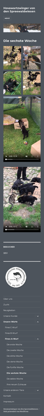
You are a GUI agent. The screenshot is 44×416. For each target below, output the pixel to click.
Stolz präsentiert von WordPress (15, 412)
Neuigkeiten (9, 310)
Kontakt (7, 396)
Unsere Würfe (10, 322)
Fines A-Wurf (11, 339)
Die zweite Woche (15, 350)
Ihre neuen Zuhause (16, 384)
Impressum (8, 402)
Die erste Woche (14, 344)
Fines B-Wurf (11, 333)
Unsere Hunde (10, 316)
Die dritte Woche (15, 356)
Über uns (7, 299)
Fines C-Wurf (11, 327)
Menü (7, 18)
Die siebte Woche (15, 379)
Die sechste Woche (16, 373)
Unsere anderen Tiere (13, 390)
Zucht (6, 305)
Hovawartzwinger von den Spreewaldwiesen (19, 10)
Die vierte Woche (15, 362)
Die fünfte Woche (15, 367)
